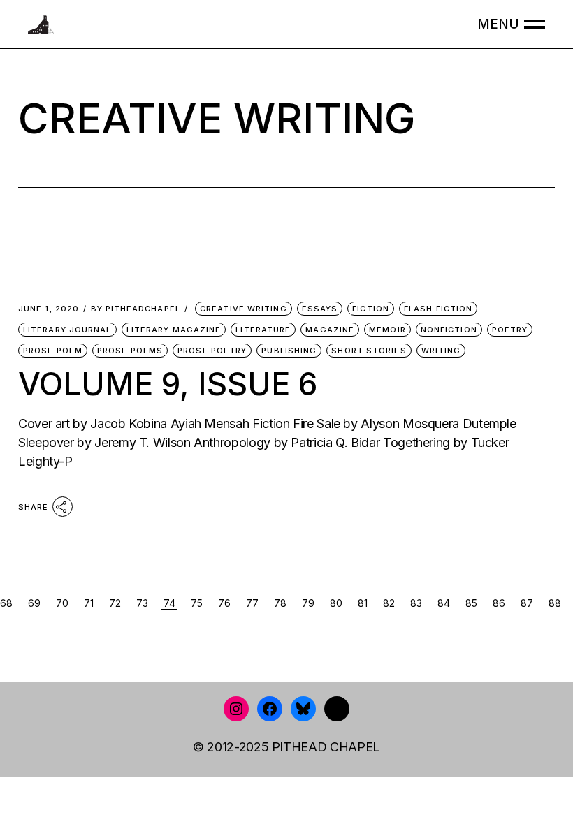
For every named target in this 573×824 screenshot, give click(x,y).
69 (34, 603)
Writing (441, 350)
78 (280, 603)
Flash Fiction (438, 309)
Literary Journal (67, 329)
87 (527, 603)
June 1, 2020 (48, 309)
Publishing (289, 350)
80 (336, 603)
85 (471, 603)
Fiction (370, 309)
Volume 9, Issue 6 (167, 384)
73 (142, 603)
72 (115, 603)
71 (89, 603)
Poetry (510, 329)
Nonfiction (449, 329)
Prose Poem (52, 350)
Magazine (329, 329)
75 (197, 603)
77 (252, 603)
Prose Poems (130, 350)
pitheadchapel (135, 309)
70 (62, 603)
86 (499, 603)
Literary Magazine (174, 329)
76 (224, 603)
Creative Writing (243, 309)
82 (389, 603)
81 (363, 603)
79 (308, 603)
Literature (263, 329)
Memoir (387, 329)
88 (555, 603)
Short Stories (368, 350)
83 (416, 603)
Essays (320, 309)
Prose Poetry (212, 350)
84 (443, 603)
